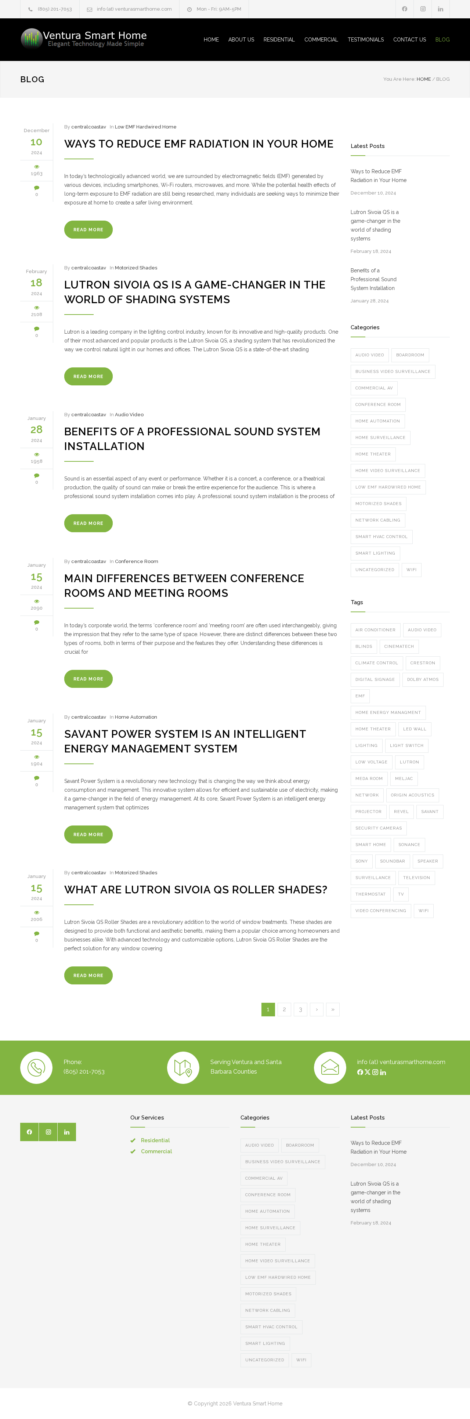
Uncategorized (374, 569)
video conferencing (380, 910)
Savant (430, 811)
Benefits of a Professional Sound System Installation (374, 279)
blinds (363, 646)
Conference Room (136, 561)
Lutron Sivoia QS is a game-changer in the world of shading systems (375, 225)
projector (368, 811)
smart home (370, 844)
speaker (427, 861)
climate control (376, 663)
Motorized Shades (136, 268)
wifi (424, 910)
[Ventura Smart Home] (88, 39)
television (416, 877)
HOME (211, 40)
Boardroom (410, 355)
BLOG (442, 40)
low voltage (371, 762)
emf (360, 696)
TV (401, 894)
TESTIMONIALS (366, 40)
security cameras (378, 828)
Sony (361, 861)
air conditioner (375, 630)
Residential (155, 1140)
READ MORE (88, 229)
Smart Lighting (375, 553)
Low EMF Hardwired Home (146, 127)
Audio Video (129, 414)
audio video (422, 630)
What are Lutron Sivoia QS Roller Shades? (196, 889)
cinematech (399, 646)
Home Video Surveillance (387, 470)
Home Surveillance (380, 437)
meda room (369, 778)
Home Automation (136, 717)
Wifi (411, 569)
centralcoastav (88, 127)
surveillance (373, 877)
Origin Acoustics (412, 795)
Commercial (156, 1151)
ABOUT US (241, 40)
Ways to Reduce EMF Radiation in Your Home (199, 144)
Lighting (366, 745)
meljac (404, 778)
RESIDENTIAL (279, 40)
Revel (401, 811)
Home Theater (373, 454)
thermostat (370, 894)
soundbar (392, 861)
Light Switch (407, 745)
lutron (409, 762)
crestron (423, 663)
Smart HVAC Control (381, 536)
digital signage (375, 679)
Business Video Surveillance (393, 371)
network (367, 795)
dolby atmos (423, 679)
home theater (373, 729)
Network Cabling (378, 520)
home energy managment (388, 712)
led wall (415, 729)
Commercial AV (374, 388)
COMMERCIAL (321, 40)
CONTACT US (409, 40)
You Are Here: (399, 79)
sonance (409, 844)
